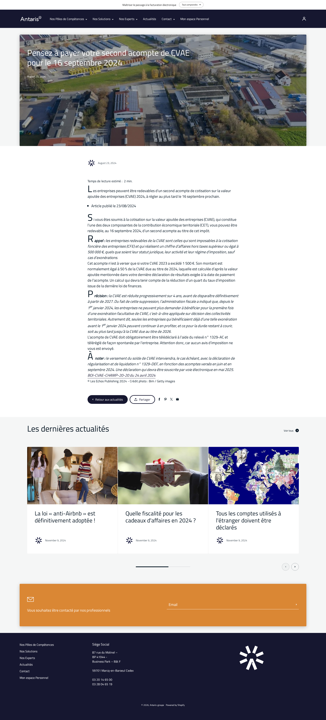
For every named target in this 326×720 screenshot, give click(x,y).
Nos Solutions (102, 19)
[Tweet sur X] (171, 399)
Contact (167, 19)
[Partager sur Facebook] (159, 399)
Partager (144, 399)
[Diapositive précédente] (285, 567)
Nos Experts (127, 19)
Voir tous (289, 431)
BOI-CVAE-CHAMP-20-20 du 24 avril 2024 (121, 375)
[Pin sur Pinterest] (165, 399)
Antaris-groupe (157, 705)
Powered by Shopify (175, 705)
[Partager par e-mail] (177, 399)
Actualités (149, 19)
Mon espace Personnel (194, 19)
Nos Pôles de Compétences (67, 19)
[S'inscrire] (296, 604)
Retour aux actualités (109, 399)
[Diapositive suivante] (295, 567)
